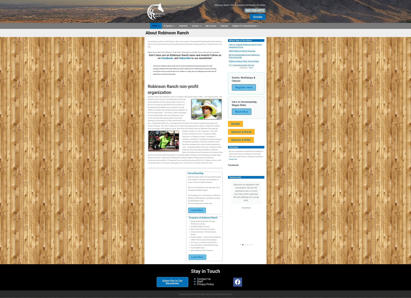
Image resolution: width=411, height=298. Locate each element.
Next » (251, 68)
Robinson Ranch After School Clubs (244, 61)
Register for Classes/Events (244, 26)
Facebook (167, 58)
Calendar (224, 26)
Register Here (243, 87)
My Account (211, 26)
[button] (230, 210)
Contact (195, 26)
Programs (168, 26)
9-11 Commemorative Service (241, 65)
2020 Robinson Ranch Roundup (242, 51)
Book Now (241, 111)
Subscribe (185, 58)
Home (154, 26)
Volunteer (183, 26)
